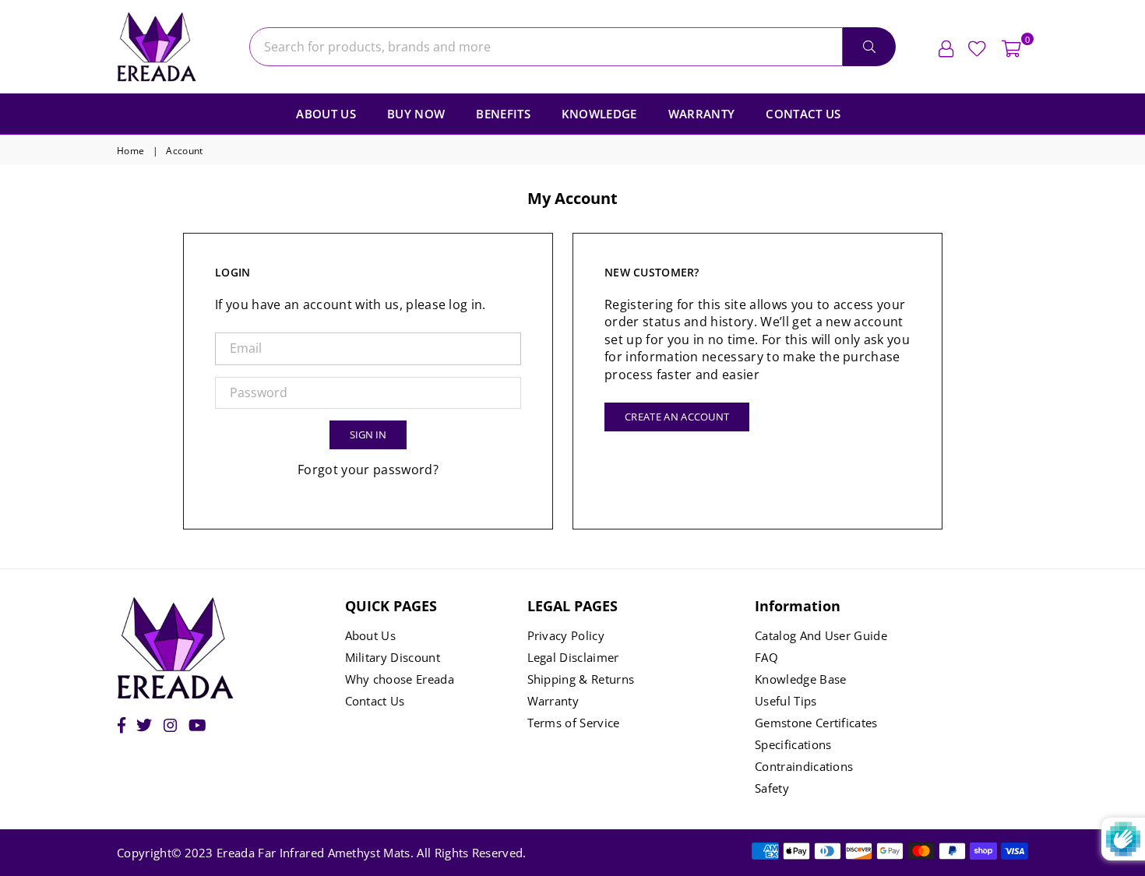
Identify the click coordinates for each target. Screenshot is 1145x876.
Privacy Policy (565, 635)
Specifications (793, 744)
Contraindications (804, 766)
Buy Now (416, 113)
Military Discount (392, 657)
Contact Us (803, 113)
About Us (326, 113)
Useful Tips (786, 701)
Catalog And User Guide (821, 635)
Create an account (677, 417)
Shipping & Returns (581, 679)
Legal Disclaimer (573, 657)
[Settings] (946, 46)
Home (130, 151)
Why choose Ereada (399, 679)
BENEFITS (503, 113)
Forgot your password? (368, 469)
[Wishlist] (977, 46)
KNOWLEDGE (599, 113)
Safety (772, 788)
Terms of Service (573, 722)
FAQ (766, 657)
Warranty (701, 113)
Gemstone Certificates (816, 722)
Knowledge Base (800, 679)
